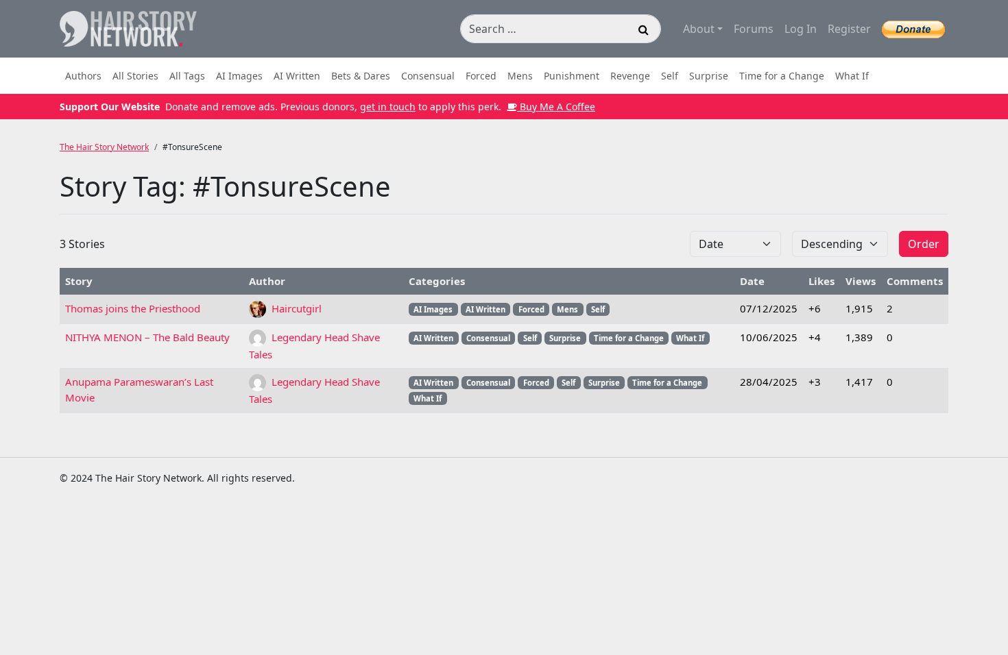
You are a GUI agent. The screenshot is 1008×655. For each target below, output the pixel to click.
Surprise (708, 75)
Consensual (428, 75)
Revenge (630, 75)
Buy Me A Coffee (556, 106)
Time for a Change (781, 75)
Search (644, 31)
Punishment (571, 75)
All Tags (187, 75)
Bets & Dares (360, 75)
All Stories (135, 75)
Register (849, 28)
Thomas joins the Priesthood (132, 308)
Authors (83, 75)
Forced (481, 75)
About (699, 28)
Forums (753, 28)
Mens (520, 75)
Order (923, 243)
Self (669, 75)
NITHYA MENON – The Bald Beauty (147, 337)
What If (852, 75)
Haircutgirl (295, 308)
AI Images (239, 75)
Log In (800, 28)
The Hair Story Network (104, 147)
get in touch (388, 106)
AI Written (297, 75)
